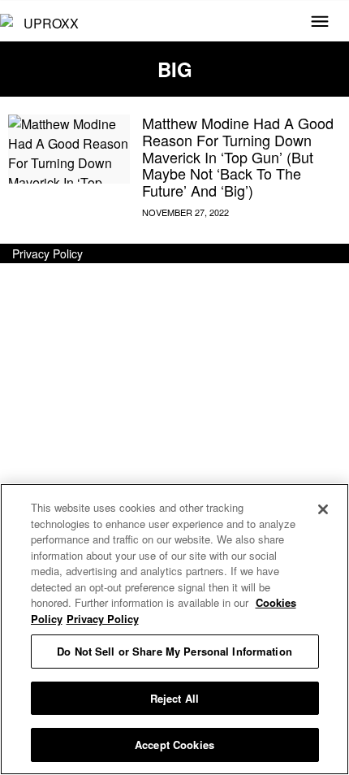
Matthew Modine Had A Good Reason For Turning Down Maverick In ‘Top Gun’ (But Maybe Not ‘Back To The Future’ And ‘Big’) (238, 156)
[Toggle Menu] (319, 23)
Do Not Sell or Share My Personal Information (174, 651)
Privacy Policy (47, 253)
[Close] (323, 509)
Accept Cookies (174, 744)
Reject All (174, 698)
